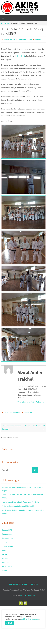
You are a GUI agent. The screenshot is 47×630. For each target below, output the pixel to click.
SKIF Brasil (21, 55)
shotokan (16, 412)
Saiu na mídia (7, 565)
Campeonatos (7, 533)
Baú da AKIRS (7, 529)
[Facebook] (20, 602)
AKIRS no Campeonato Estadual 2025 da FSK (18, 505)
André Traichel (9, 39)
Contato (34, 583)
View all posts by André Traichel (31, 401)
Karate (4, 553)
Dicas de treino (7, 537)
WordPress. (31, 594)
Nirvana (23, 594)
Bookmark (28, 412)
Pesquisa (5, 561)
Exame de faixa (7, 545)
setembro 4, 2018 (25, 39)
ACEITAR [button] (9, 623)
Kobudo (5, 557)
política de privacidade (30, 619)
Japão (4, 549)
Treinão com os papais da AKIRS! (12, 426)
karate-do (8, 412)
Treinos (5, 569)
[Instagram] (25, 602)
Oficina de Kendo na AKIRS (34, 424)
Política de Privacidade (18, 583)
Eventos (7, 23)
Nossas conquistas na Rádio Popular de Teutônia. (20, 501)
